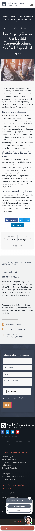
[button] (11, 220)
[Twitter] (7, 432)
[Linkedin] (12, 432)
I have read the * (14, 398)
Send (7, 405)
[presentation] (17, 391)
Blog (10, 16)
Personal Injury (27, 28)
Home (5, 16)
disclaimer (18, 398)
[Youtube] (17, 432)
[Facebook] (2, 432)
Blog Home (17, 246)
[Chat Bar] (17, 528)
